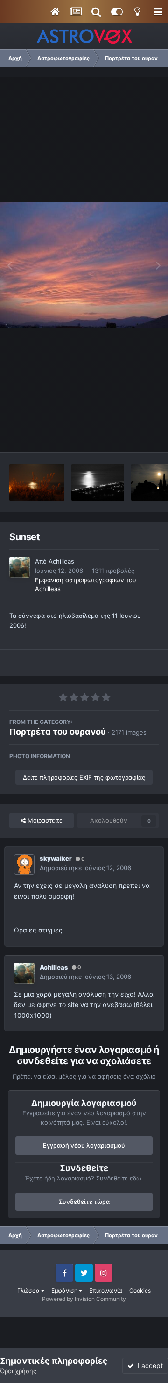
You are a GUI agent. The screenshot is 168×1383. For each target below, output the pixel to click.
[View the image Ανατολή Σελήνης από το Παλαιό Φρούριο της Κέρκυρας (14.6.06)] (36, 482)
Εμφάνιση (65, 1290)
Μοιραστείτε (44, 820)
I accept (148, 1365)
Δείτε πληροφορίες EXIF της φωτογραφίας (84, 777)
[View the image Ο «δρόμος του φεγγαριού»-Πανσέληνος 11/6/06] (97, 482)
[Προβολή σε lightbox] (84, 265)
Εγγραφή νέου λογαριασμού (84, 1145)
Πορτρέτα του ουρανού (57, 732)
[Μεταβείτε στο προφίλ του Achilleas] (19, 567)
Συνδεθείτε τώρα (84, 1201)
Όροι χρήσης (18, 1371)
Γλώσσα (29, 1290)
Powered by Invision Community (84, 1298)
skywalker (56, 858)
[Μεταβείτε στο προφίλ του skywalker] (24, 864)
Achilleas (61, 561)
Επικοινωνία (105, 1290)
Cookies (140, 1290)
